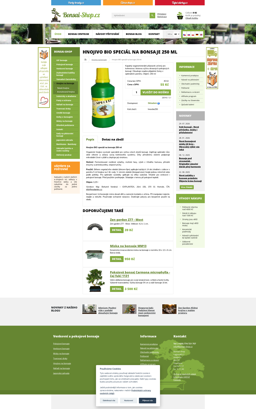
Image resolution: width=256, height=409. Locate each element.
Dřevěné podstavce (65, 125)
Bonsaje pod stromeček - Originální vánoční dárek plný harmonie (190, 162)
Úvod (58, 34)
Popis (90, 139)
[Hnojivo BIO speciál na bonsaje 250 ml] (103, 97)
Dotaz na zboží (113, 139)
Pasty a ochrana (63, 100)
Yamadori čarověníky (66, 79)
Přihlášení (161, 14)
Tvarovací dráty (63, 108)
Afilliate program (188, 96)
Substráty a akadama (66, 96)
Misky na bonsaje (64, 121)
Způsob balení (187, 104)
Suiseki (59, 129)
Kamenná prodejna (190, 75)
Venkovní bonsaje (64, 68)
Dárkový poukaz (63, 155)
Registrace (162, 16)
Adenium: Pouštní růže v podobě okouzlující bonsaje (108, 310)
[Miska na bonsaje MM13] (95, 254)
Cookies (177, 380)
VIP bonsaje (61, 60)
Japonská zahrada (64, 140)
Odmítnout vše (109, 400)
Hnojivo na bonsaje (99, 59)
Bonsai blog (134, 34)
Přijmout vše (147, 400)
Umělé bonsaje (63, 112)
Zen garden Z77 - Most (126, 220)
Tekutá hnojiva (63, 88)
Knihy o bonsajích (64, 117)
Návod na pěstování (190, 79)
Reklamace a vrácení (190, 92)
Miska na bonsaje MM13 (128, 246)
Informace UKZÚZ (181, 377)
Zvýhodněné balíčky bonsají (65, 73)
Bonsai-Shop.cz (86, 59)
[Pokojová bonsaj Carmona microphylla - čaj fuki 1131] (95, 280)
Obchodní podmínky (190, 84)
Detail (117, 230)
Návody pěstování (107, 34)
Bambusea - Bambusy (66, 144)
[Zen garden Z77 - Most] (95, 227)
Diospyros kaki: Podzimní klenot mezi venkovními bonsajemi (147, 311)
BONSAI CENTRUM (78, 34)
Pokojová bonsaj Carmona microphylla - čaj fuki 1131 (140, 274)
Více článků (186, 187)
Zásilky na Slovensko (190, 100)
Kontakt (154, 34)
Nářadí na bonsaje (64, 104)
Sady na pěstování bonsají (64, 134)
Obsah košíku (191, 18)
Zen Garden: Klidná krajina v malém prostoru (188, 310)
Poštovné (185, 88)
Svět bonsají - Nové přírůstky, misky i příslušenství (189, 130)
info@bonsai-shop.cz (183, 346)
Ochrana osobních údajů (184, 374)
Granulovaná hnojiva (66, 92)
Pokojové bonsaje (64, 64)
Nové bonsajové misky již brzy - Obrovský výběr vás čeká (189, 145)
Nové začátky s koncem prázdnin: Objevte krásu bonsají (190, 178)
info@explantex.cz (94, 189)
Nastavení (128, 400)
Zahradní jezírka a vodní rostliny (64, 149)
